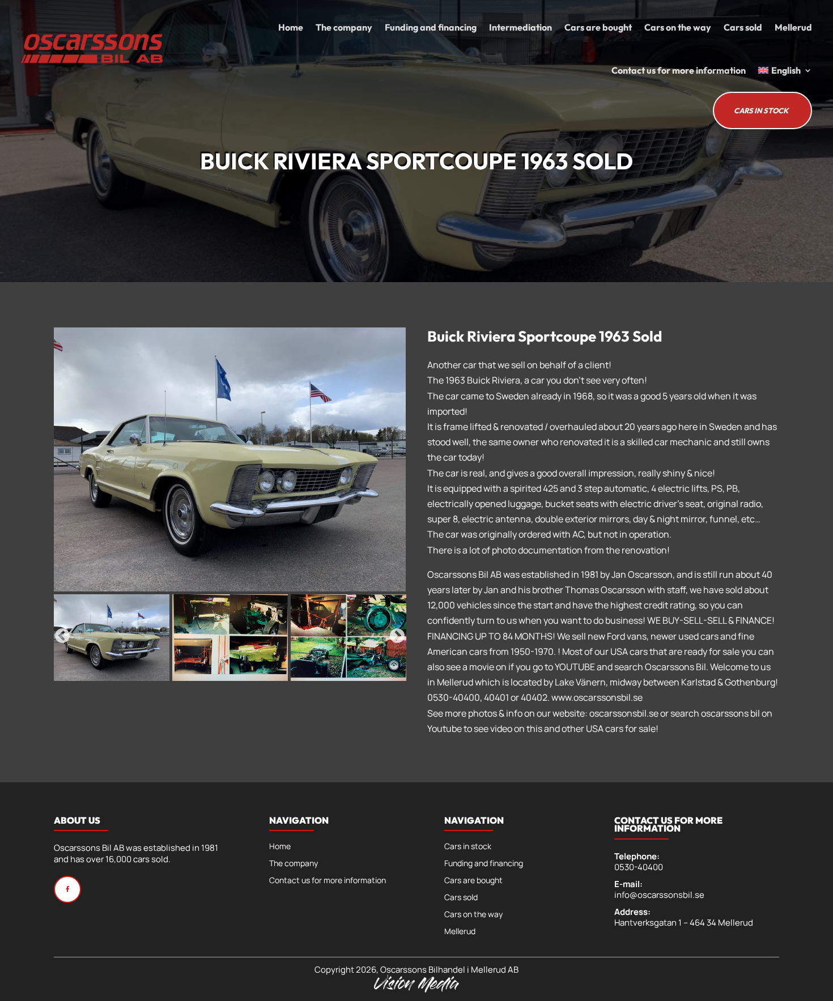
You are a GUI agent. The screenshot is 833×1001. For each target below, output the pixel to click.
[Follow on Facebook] (67, 889)
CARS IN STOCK (761, 110)
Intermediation (520, 27)
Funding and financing (431, 27)
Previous (62, 636)
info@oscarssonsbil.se (659, 895)
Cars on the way (677, 27)
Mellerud (793, 27)
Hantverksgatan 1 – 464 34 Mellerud (683, 922)
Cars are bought (598, 27)
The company (344, 27)
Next (397, 636)
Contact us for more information (678, 70)
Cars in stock (467, 846)
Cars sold (743, 27)
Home (290, 27)
